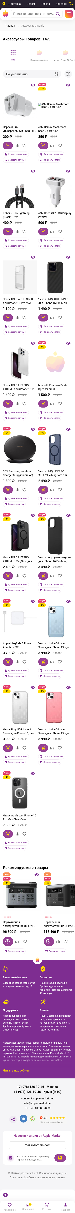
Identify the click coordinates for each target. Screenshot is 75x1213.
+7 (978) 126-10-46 (30, 1086)
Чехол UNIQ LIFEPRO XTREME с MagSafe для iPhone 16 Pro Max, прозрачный (53, 473)
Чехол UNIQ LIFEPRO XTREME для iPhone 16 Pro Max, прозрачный (19, 387)
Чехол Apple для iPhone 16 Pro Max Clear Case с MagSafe (19, 818)
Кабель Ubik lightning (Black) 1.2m (16, 215)
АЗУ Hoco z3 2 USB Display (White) (54, 215)
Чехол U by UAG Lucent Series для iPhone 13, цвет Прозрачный (19, 731)
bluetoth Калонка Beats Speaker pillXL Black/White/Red (52, 387)
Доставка (14, 4)
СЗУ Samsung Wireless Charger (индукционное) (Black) (18, 473)
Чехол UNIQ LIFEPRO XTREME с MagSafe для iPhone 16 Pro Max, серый (19, 559)
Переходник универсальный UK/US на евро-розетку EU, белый (19, 129)
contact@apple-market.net (37, 1098)
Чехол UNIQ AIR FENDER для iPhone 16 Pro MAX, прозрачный (18, 301)
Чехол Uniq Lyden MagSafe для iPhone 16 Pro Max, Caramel (54, 559)
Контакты (62, 4)
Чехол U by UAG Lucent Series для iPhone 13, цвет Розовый (54, 731)
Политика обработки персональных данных (37, 1177)
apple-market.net (47, 1056)
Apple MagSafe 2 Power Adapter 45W (17, 645)
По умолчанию (17, 74)
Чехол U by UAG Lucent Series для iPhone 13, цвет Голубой (54, 645)
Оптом (31, 4)
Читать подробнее (16, 1070)
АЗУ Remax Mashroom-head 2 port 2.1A (52, 129)
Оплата (45, 4)
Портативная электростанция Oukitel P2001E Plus (18, 924)
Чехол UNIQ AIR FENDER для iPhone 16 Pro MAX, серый (53, 301)
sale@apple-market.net (37, 1103)
